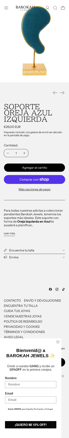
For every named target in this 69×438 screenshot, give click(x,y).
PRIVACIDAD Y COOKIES (22, 327)
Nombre (11, 378)
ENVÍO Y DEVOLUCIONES (42, 300)
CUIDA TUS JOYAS (17, 311)
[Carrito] (63, 8)
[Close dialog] (58, 342)
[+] (24, 153)
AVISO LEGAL (14, 337)
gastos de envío (39, 132)
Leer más (9, 233)
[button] (55, 8)
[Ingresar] (47, 8)
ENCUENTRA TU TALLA (21, 306)
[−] (8, 153)
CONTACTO (12, 300)
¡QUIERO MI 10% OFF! (31, 424)
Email (9, 393)
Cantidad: (11, 145)
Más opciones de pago (34, 189)
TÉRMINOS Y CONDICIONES (24, 332)
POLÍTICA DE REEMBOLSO (23, 321)
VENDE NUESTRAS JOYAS (23, 316)
